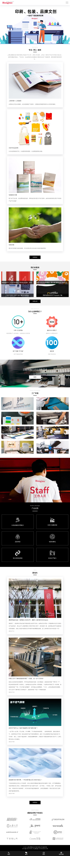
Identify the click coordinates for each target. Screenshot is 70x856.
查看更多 (35, 257)
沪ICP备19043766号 (27, 848)
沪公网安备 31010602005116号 (40, 848)
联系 (35, 377)
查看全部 (35, 301)
